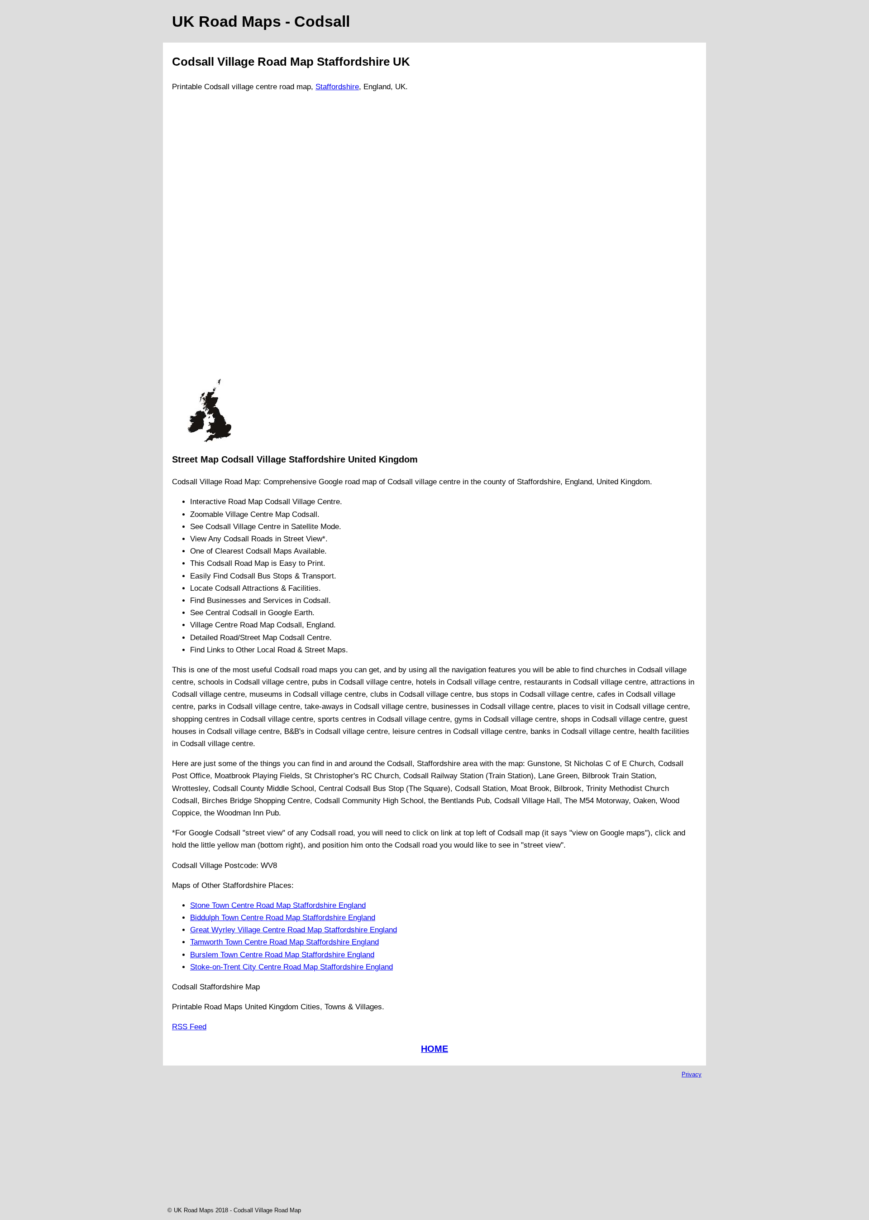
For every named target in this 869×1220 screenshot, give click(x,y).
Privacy (692, 1074)
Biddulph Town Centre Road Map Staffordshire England (282, 917)
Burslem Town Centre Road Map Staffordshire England (282, 954)
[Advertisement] (209, 239)
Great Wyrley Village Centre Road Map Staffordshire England (293, 930)
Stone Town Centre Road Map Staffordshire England (278, 905)
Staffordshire (337, 86)
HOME (434, 1049)
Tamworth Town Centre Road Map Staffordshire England (284, 942)
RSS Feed (189, 1026)
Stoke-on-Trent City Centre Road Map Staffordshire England (291, 967)
